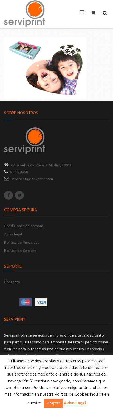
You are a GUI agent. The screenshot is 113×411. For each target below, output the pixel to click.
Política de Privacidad (22, 243)
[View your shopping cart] (94, 12)
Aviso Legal (75, 403)
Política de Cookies (20, 251)
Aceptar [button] (53, 403)
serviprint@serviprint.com (32, 179)
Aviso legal (13, 234)
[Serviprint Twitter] (19, 195)
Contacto (12, 282)
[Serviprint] (24, 13)
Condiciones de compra (23, 226)
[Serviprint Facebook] (8, 195)
